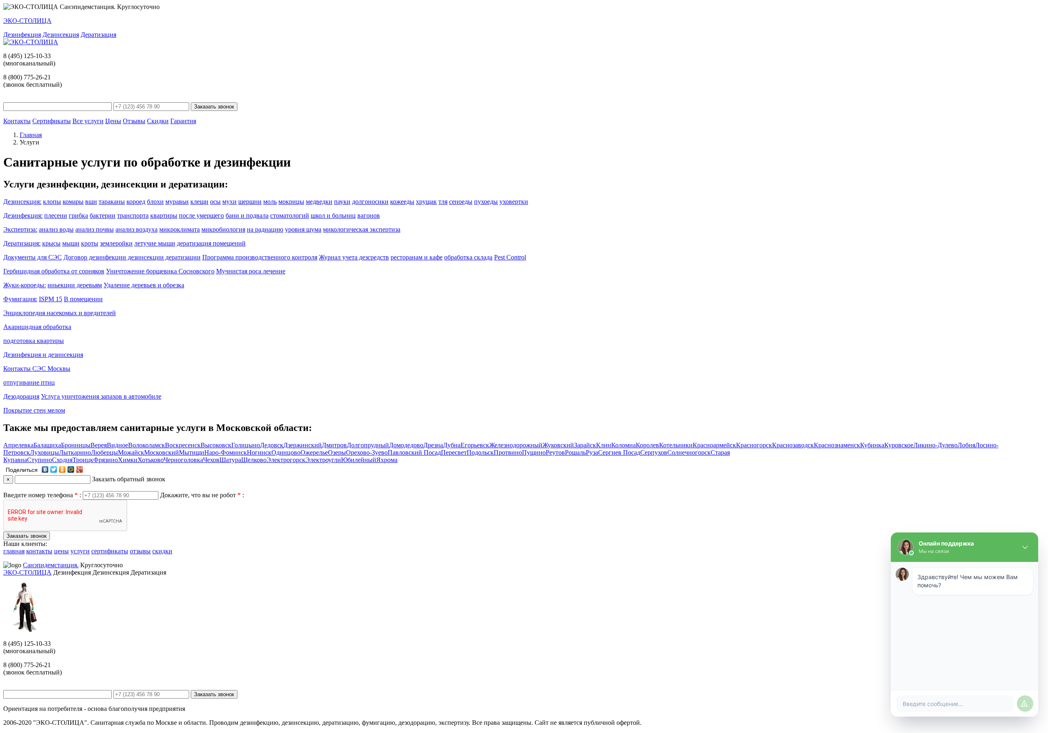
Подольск (480, 452)
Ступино (39, 459)
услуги (80, 551)
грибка (78, 215)
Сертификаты (51, 120)
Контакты (17, 120)
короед (135, 201)
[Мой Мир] (71, 469)
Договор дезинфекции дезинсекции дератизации (132, 257)
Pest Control (510, 257)
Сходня (62, 459)
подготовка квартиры (33, 340)
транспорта (133, 215)
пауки (342, 201)
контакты (39, 551)
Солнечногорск (689, 452)
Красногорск (754, 445)
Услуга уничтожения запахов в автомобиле (101, 396)
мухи (229, 201)
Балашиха (47, 445)
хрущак (426, 201)
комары (73, 201)
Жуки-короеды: (24, 285)
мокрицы (291, 201)
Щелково (254, 459)
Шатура (230, 459)
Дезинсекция (61, 34)
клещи (199, 201)
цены (61, 551)
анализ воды (56, 229)
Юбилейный (358, 459)
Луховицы (44, 452)
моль (270, 201)
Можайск (131, 452)
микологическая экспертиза (361, 229)
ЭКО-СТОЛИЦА (27, 572)
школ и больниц (333, 215)
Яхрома (387, 459)
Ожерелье (314, 452)
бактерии (102, 215)
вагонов (368, 215)
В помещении (83, 298)
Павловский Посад (414, 452)
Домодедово (406, 445)
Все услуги (88, 120)
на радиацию (265, 229)
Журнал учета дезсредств (354, 257)
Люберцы (104, 452)
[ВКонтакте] (45, 469)
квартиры (163, 215)
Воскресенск (183, 445)
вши (91, 201)
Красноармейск (714, 445)
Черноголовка (183, 459)
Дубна (452, 445)
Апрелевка (18, 445)
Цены (113, 120)
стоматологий (289, 215)
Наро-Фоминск (225, 452)
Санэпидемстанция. (51, 565)
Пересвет (454, 452)
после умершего (201, 215)
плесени (55, 215)
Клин (603, 445)
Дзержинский (302, 445)
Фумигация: (20, 298)
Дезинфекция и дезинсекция (43, 354)
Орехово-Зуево (367, 452)
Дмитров (334, 445)
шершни (250, 201)
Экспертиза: (20, 229)
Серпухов (653, 452)
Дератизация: (22, 243)
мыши (70, 243)
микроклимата (179, 229)
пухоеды (486, 201)
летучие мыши (154, 243)
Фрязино (105, 459)
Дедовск (271, 445)
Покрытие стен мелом (34, 410)
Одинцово (285, 452)
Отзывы (134, 120)
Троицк (82, 459)
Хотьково (151, 459)
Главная (31, 134)
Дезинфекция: (23, 215)
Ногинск (259, 452)
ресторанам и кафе (417, 257)
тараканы (112, 201)
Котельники (676, 445)
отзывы (140, 551)
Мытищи (191, 452)
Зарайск (585, 445)
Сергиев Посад (619, 452)
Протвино (508, 452)
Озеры (337, 452)
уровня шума (303, 229)
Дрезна (433, 445)
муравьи (177, 201)
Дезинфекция (22, 34)
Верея (98, 445)
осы (215, 201)
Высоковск (216, 445)
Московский (161, 452)
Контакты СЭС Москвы (36, 368)
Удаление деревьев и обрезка (144, 285)
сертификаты (109, 551)
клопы (52, 201)
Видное (117, 445)
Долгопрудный (368, 445)
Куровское (898, 445)
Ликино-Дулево (935, 445)
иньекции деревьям (74, 285)
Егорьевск (475, 445)
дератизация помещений (211, 243)
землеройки (116, 243)
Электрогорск (286, 459)
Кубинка (872, 445)
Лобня (966, 445)
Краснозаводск (793, 445)
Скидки (158, 120)
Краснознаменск (837, 445)
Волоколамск (146, 445)
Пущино (534, 452)
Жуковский (558, 445)
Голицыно (245, 445)
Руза (592, 452)
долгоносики (370, 201)
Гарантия (183, 120)
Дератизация (98, 34)
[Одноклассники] (62, 469)
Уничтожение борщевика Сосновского (160, 271)
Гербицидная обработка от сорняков (53, 271)
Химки (128, 459)
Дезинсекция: (22, 201)
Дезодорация (21, 396)
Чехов (211, 459)
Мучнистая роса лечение (250, 271)
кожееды (402, 201)
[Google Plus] (79, 469)
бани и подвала (247, 215)
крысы (51, 243)
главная (14, 551)
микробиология (223, 229)
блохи (155, 201)
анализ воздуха (136, 229)
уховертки (513, 201)
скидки (162, 551)
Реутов (555, 452)
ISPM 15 (50, 298)
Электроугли (323, 459)
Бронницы (75, 445)
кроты (89, 243)
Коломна (623, 445)
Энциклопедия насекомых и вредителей (59, 312)
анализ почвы (94, 229)
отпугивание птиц (29, 382)
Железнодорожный (515, 445)
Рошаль (575, 452)
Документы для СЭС (32, 257)
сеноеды (460, 201)
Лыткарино (75, 452)
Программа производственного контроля (259, 257)
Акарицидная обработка (37, 326)
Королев (647, 445)
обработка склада (468, 257)
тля (442, 201)
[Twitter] (54, 469)
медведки (319, 201)
